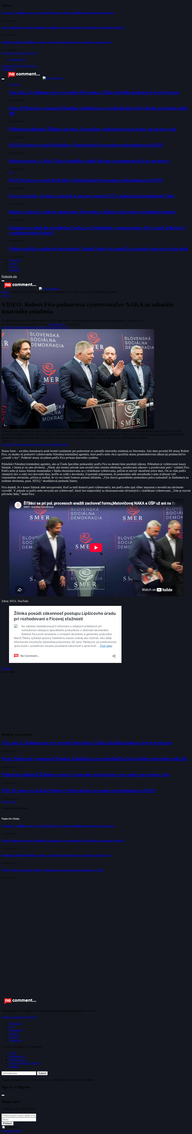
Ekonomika (15, 260)
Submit (42, 1073)
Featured (7, 668)
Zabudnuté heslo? (12, 1130)
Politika (6, 296)
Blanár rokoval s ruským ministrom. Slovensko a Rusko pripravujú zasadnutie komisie (92, 211)
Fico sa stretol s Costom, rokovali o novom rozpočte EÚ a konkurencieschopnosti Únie (91, 195)
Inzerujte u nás (17, 59)
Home (5, 292)
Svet (11, 172)
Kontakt (14, 1066)
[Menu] (3, 79)
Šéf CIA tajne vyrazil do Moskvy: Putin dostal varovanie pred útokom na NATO (86, 144)
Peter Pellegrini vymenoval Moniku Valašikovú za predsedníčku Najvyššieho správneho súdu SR (63, 27)
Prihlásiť (7, 1123)
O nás (12, 1053)
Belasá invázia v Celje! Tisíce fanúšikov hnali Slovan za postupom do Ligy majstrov (89, 160)
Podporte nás (9, 276)
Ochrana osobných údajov (24, 1063)
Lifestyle (13, 266)
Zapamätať (12, 1127)
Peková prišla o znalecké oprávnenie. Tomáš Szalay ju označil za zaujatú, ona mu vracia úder (98, 248)
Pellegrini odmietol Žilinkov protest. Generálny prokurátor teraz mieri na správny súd (56, 42)
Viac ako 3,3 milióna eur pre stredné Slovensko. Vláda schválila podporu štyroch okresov (58, 12)
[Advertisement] (96, 703)
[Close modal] (3, 1095)
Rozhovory (15, 270)
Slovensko (14, 84)
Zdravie (13, 263)
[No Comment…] (35, 78)
